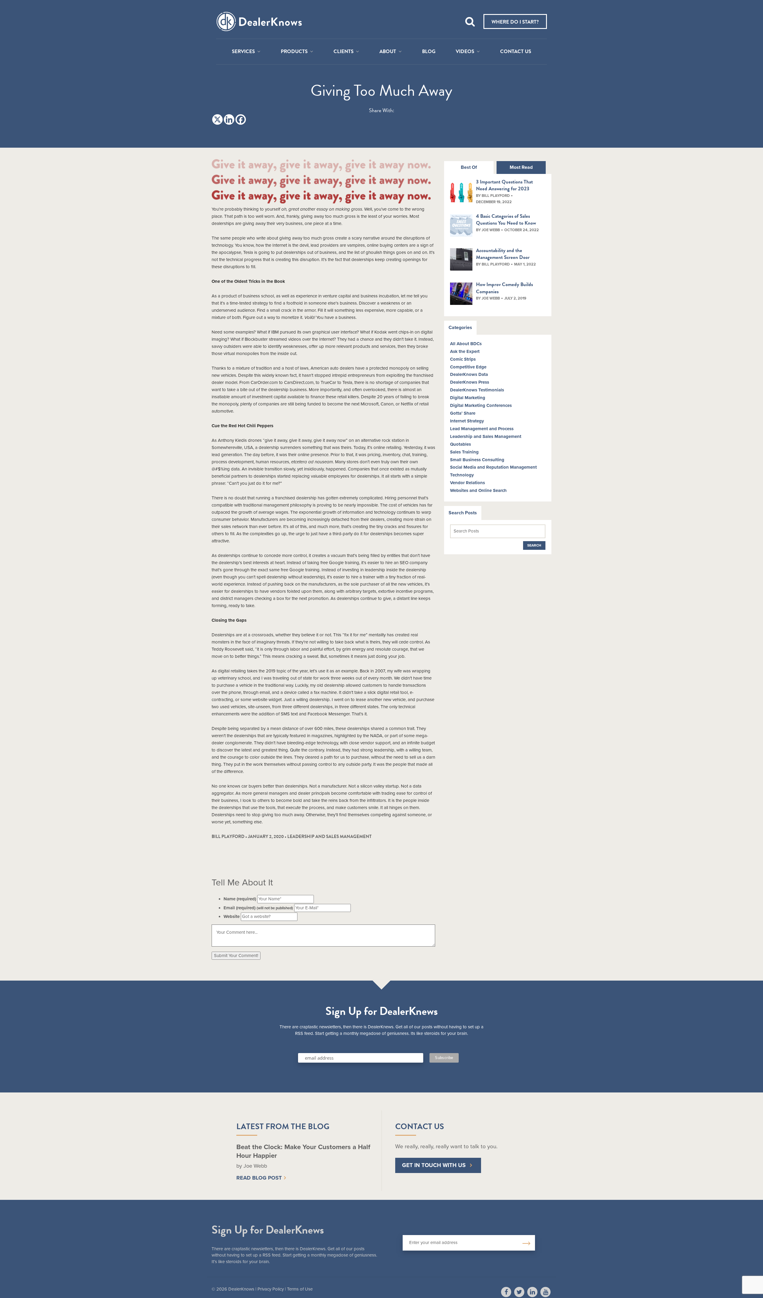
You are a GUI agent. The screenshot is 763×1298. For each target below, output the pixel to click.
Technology (462, 475)
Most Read (521, 167)
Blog (428, 51)
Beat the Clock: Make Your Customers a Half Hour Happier (303, 1151)
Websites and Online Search (478, 490)
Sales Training (464, 452)
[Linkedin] (229, 119)
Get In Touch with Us (434, 1165)
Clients (343, 51)
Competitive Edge (468, 367)
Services (243, 51)
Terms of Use (300, 1289)
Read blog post (259, 1177)
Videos (465, 51)
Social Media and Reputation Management (493, 467)
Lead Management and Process (482, 428)
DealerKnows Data (469, 374)
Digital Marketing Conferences (481, 405)
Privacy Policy (271, 1289)
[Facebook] (240, 119)
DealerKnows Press (469, 382)
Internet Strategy (467, 421)
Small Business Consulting (477, 459)
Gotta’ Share (462, 413)
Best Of (469, 167)
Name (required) (240, 899)
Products (294, 51)
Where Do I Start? (515, 22)
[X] (217, 119)
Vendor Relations (467, 482)
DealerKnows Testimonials (477, 390)
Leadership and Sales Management (329, 836)
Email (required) (258, 907)
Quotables (460, 444)
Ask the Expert (465, 351)
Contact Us (515, 51)
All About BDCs (466, 343)
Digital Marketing (467, 397)
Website (232, 916)
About (387, 51)
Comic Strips (463, 359)
